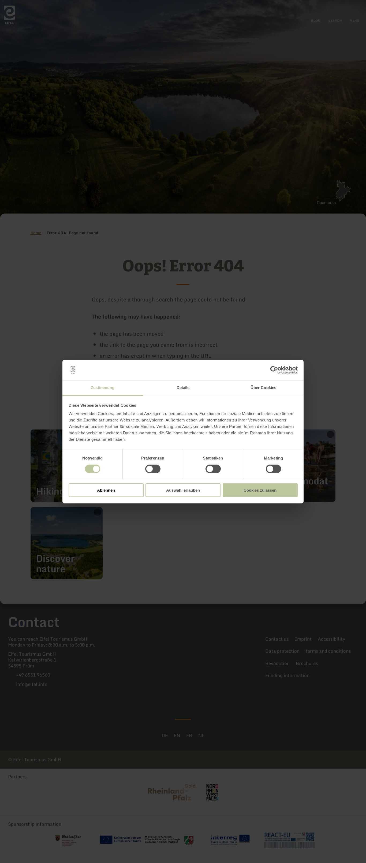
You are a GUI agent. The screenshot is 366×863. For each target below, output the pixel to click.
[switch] (152, 469)
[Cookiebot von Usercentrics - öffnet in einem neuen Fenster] (274, 370)
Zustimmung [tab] (103, 387)
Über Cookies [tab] (263, 387)
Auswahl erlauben (183, 490)
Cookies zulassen (260, 490)
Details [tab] (183, 387)
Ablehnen (106, 490)
